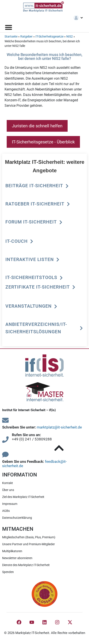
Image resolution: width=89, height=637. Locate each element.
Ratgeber (26, 36)
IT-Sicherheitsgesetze (49, 36)
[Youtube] (32, 622)
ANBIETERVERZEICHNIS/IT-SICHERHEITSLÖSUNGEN (36, 328)
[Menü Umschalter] (8, 27)
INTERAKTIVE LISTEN (29, 259)
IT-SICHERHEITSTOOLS (31, 277)
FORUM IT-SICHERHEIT (31, 222)
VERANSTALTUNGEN (28, 306)
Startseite (11, 36)
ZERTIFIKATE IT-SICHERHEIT (37, 287)
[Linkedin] (44, 622)
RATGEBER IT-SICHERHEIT (34, 204)
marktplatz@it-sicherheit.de (59, 427)
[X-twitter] (70, 622)
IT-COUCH (16, 241)
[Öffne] (81, 17)
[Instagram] (57, 622)
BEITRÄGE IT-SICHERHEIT (34, 185)
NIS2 (69, 36)
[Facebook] (19, 622)
